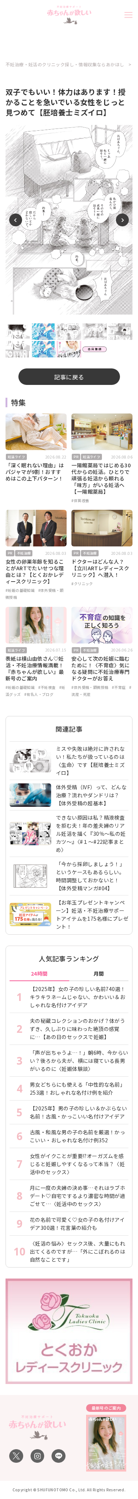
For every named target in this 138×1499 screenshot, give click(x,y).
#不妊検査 (47, 687)
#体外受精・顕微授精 (89, 687)
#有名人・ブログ (38, 694)
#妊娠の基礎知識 (20, 590)
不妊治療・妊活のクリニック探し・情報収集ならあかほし (65, 64)
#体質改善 (80, 500)
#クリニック (82, 583)
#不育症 (119, 687)
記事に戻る (69, 376)
